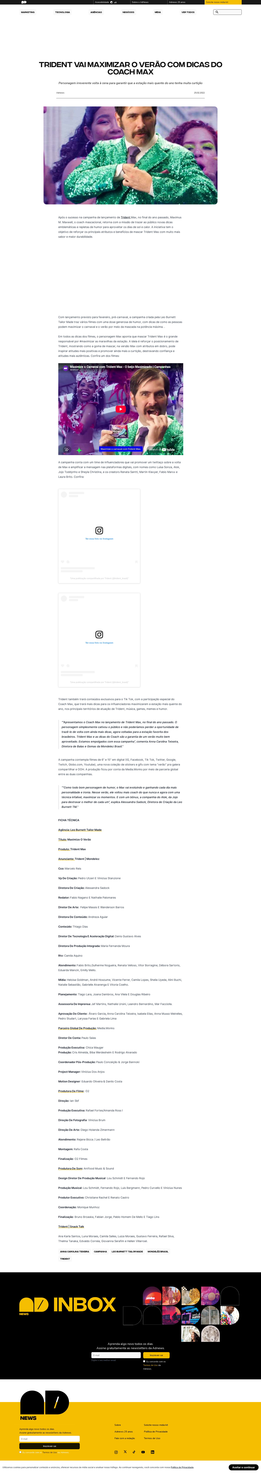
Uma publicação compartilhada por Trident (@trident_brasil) (99, 578)
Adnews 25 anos (123, 1431)
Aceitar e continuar (243, 1467)
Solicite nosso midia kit (156, 1425)
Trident (126, 217)
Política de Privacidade (156, 1431)
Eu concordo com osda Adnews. (154, 1365)
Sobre (117, 1425)
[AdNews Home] (23, 2)
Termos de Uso (150, 1365)
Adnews (60, 92)
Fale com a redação (124, 1438)
